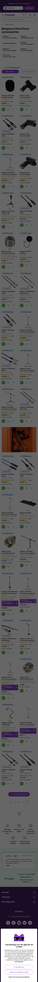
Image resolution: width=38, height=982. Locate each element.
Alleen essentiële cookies (19, 972)
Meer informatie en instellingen (19, 977)
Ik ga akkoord (19, 967)
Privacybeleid (18, 961)
